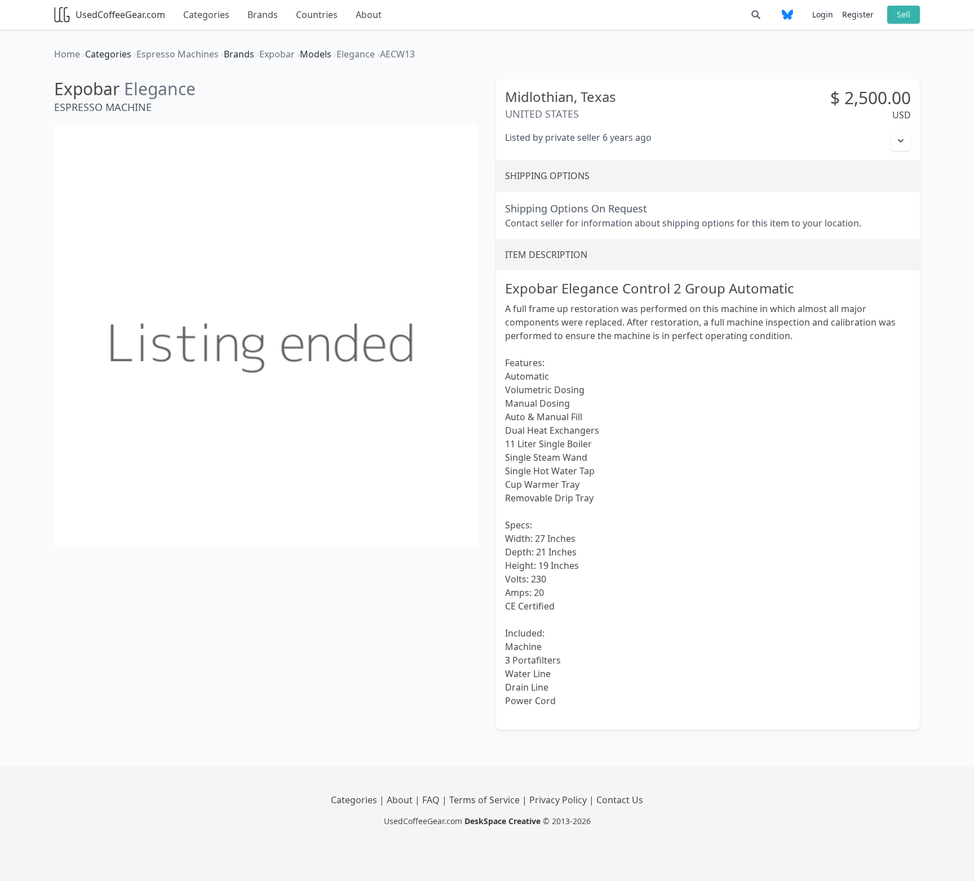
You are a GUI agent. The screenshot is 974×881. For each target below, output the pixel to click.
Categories (206, 14)
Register (858, 14)
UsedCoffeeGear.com (120, 14)
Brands (262, 14)
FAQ (432, 800)
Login (822, 14)
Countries (317, 14)
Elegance (160, 88)
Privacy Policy (559, 800)
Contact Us (619, 800)
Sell (903, 14)
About (369, 14)
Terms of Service (485, 800)
